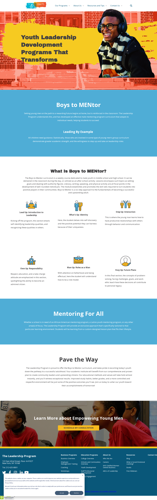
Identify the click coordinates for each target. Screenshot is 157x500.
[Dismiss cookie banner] (82, 475)
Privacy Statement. (92, 491)
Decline (76, 493)
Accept (62, 493)
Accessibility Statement (108, 491)
